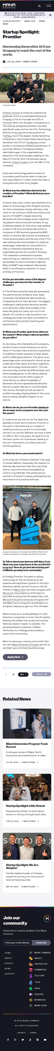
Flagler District (12, 21)
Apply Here (14, 657)
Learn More (27, 17)
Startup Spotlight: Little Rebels (25, 806)
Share (40, 674)
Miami (42, 21)
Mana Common (31, 1021)
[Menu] (48, 6)
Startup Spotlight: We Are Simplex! (22, 866)
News (5, 24)
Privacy (21, 1033)
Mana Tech (30, 21)
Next (22, 674)
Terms (33, 1033)
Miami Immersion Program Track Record (27, 745)
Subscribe (41, 943)
